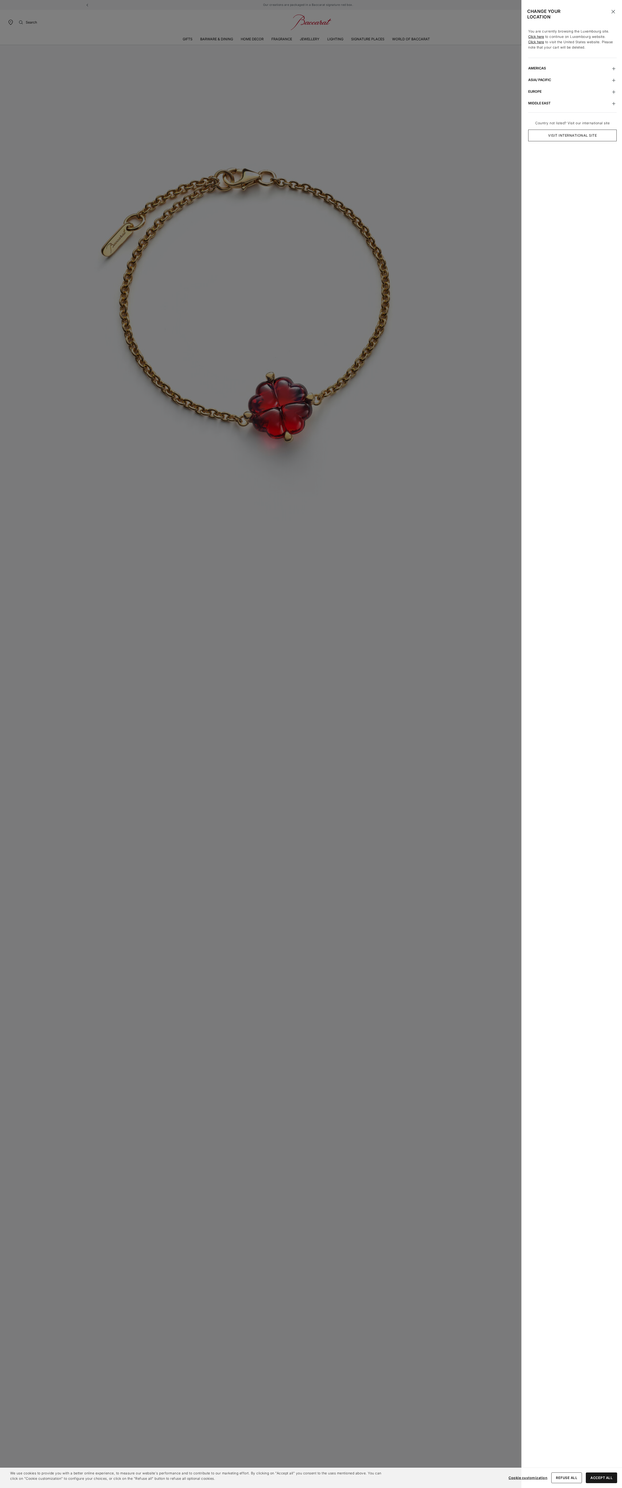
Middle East (539, 103)
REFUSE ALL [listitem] (566, 1478)
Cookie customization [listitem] (528, 1478)
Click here (536, 36)
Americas (537, 68)
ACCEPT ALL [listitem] (601, 1478)
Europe (535, 91)
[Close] (613, 12)
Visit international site (572, 135)
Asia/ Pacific (539, 80)
